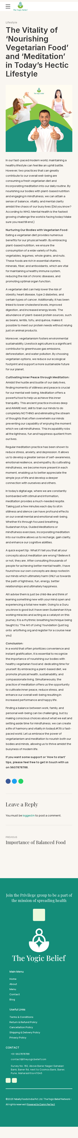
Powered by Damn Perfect (41, 1104)
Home (12, 979)
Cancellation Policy (21, 1027)
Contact (14, 994)
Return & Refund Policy (23, 1022)
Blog (12, 999)
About (13, 984)
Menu (12, 989)
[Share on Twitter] (14, 781)
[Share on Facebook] (8, 781)
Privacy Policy (17, 1037)
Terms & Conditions (21, 1017)
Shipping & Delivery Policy (24, 1032)
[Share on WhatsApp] (20, 781)
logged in (29, 815)
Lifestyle (11, 22)
